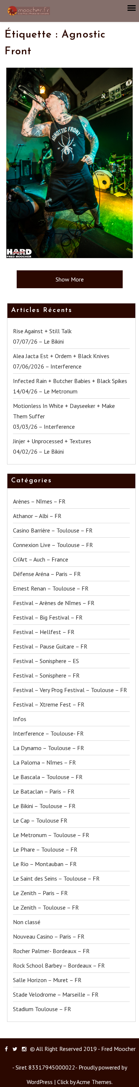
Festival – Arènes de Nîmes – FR (54, 603)
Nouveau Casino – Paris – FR (49, 936)
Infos (19, 719)
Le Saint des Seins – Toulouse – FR (56, 878)
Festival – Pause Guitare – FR (50, 646)
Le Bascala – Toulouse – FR (48, 777)
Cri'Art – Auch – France (40, 559)
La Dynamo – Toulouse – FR (48, 748)
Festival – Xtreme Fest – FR (49, 704)
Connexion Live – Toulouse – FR (53, 545)
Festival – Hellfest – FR (44, 632)
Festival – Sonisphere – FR (46, 675)
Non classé (26, 922)
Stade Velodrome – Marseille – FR (56, 994)
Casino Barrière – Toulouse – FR (53, 530)
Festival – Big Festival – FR (48, 617)
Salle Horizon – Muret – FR (47, 980)
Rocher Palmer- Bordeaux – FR (51, 951)
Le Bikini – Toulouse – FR (44, 806)
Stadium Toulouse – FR (42, 1009)
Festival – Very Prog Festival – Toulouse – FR (70, 690)
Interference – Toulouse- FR (48, 733)
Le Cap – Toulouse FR (40, 820)
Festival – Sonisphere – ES (46, 661)
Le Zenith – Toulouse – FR (46, 907)
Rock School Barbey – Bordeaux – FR (59, 965)
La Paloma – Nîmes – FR (44, 762)
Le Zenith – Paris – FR (40, 893)
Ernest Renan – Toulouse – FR (51, 588)
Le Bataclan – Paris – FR (44, 791)
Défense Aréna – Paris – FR (47, 574)
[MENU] (132, 8)
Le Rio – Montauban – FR (45, 864)
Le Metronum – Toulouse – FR (51, 835)
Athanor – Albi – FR (37, 516)
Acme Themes (94, 1082)
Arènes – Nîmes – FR (39, 501)
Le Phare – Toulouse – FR (45, 849)
